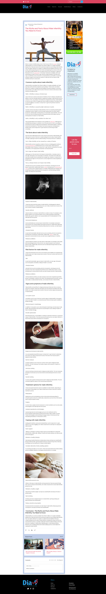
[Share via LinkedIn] (31, 530)
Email (70, 148)
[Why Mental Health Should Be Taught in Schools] (33, 544)
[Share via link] (34, 530)
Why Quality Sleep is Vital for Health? (53, 552)
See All (61, 536)
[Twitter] (23, 1)
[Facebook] (26, 1)
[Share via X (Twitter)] (28, 530)
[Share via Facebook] (25, 530)
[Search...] (82, 2)
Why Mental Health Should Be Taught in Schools (33, 552)
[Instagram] (28, 1)
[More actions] (62, 25)
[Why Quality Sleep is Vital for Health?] (54, 544)
